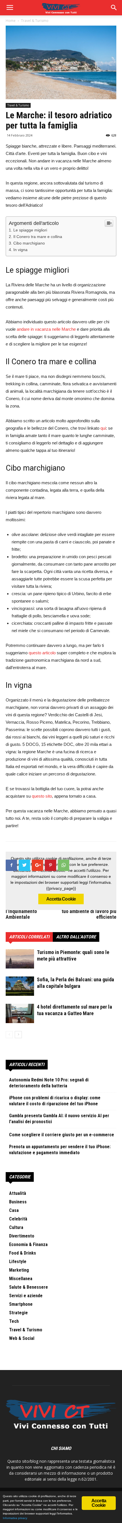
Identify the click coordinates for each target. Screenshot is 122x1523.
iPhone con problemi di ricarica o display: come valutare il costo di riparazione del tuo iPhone (54, 1100)
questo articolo (42, 652)
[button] (114, 7)
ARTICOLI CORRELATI (29, 937)
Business (18, 1202)
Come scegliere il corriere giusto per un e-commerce (61, 1134)
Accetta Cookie (61, 899)
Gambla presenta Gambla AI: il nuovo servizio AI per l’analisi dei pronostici (59, 1118)
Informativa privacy (15, 1518)
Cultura (16, 1227)
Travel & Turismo (18, 105)
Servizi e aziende (26, 1295)
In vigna (20, 249)
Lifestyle (17, 1261)
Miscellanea (20, 1278)
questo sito (42, 796)
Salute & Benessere (28, 1287)
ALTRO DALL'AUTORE (76, 937)
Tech (14, 1321)
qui (103, 428)
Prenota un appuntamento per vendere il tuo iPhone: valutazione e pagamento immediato (60, 1149)
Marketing (19, 1270)
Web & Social (21, 1338)
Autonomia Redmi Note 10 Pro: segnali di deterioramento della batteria (49, 1083)
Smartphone (21, 1304)
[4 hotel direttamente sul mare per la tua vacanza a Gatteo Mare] (20, 1013)
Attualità (17, 1193)
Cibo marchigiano (29, 243)
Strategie (18, 1312)
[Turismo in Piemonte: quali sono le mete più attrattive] (20, 959)
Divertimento (21, 1236)
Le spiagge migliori (30, 230)
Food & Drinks (22, 1253)
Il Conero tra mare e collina (37, 236)
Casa (14, 1210)
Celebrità (18, 1219)
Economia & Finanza (28, 1244)
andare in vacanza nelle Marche (46, 329)
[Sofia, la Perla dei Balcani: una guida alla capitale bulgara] (20, 986)
